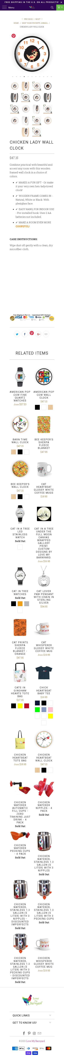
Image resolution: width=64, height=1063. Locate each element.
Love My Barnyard (35, 1041)
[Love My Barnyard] (32, 8)
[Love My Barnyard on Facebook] (24, 1033)
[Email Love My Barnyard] (39, 1033)
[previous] (12, 54)
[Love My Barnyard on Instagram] (34, 1033)
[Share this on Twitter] (17, 334)
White (15, 295)
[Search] (52, 7)
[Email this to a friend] (46, 334)
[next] (51, 54)
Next (38, 19)
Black (27, 295)
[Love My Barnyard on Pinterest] (29, 1033)
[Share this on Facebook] (25, 334)
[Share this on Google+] (38, 334)
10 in (14, 268)
